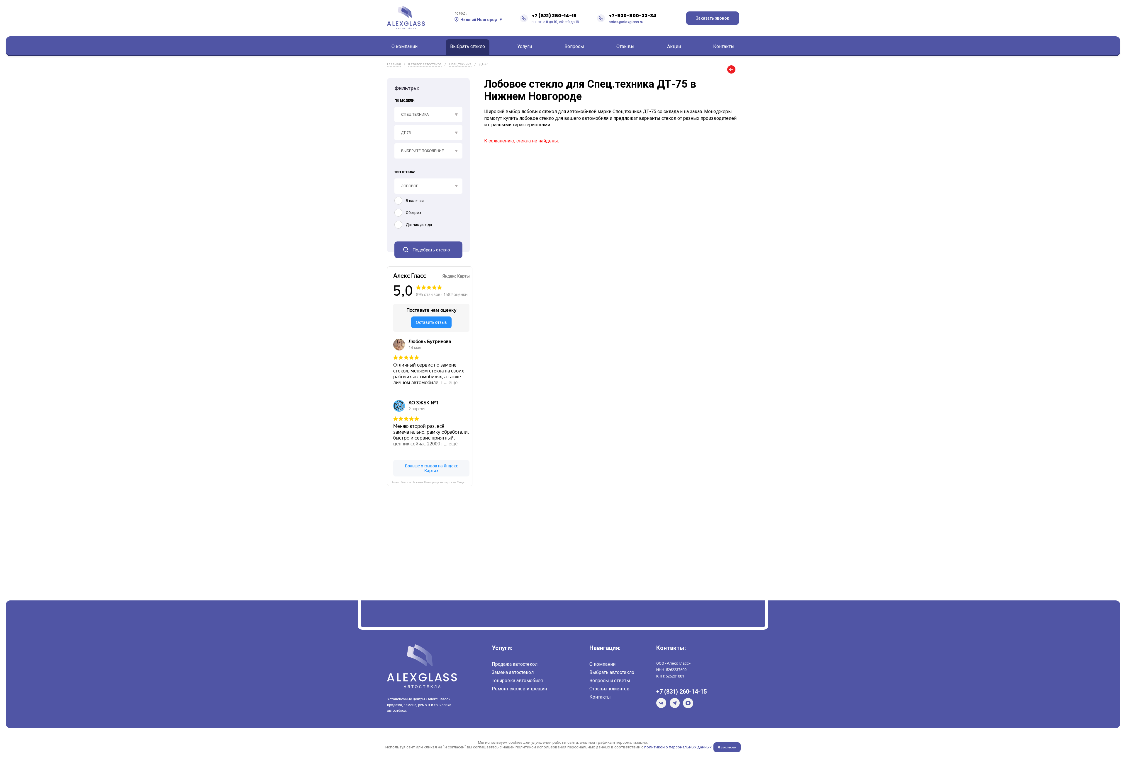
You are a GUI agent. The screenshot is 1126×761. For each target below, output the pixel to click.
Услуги (524, 46)
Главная (394, 64)
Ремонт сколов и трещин (519, 689)
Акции (674, 46)
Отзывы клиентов (609, 689)
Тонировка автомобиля (517, 680)
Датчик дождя (419, 224)
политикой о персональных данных (678, 747)
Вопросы (574, 46)
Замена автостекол (513, 672)
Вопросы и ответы (609, 680)
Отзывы (625, 46)
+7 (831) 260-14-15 (554, 15)
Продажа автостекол (514, 664)
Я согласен (727, 747)
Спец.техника (460, 64)
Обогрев (413, 212)
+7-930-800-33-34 (633, 15)
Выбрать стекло (467, 46)
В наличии (415, 200)
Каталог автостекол (425, 64)
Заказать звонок (712, 18)
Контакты (724, 46)
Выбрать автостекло (611, 672)
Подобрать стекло (431, 249)
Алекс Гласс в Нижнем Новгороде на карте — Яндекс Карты (432, 482)
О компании (404, 46)
